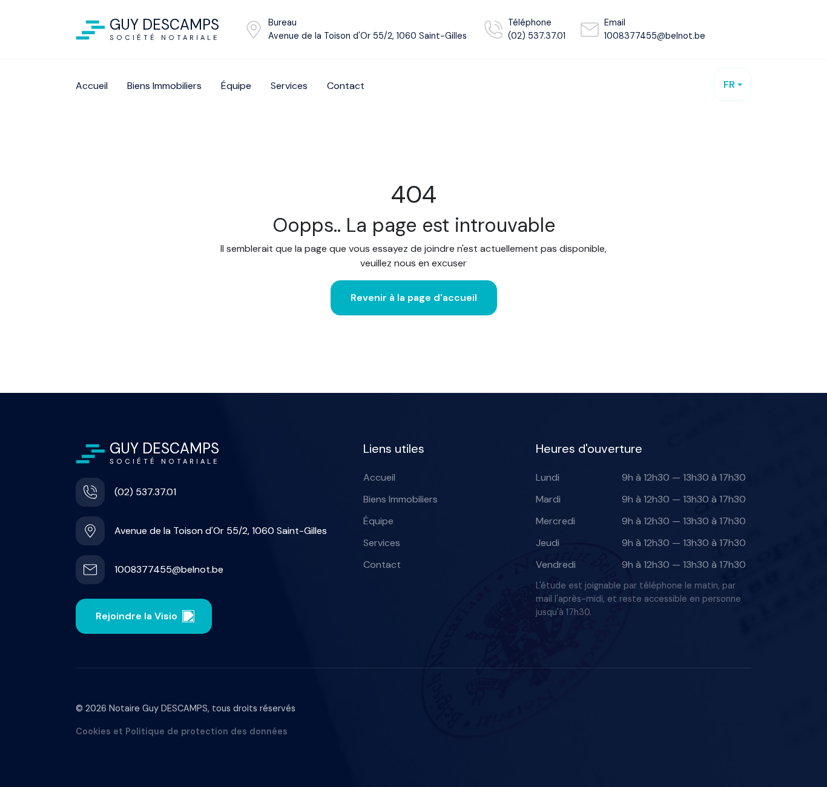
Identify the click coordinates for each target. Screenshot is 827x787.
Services (381, 542)
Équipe (378, 521)
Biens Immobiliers (400, 499)
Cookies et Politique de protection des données (182, 731)
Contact (382, 564)
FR (729, 84)
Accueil (379, 477)
